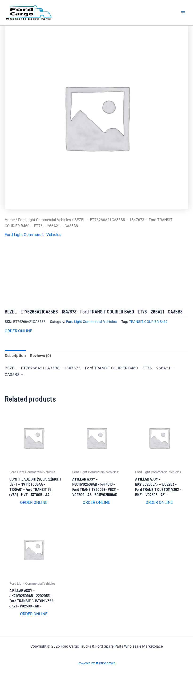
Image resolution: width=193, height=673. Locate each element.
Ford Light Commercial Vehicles (44, 220)
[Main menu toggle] (183, 13)
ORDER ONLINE (18, 331)
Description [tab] (15, 355)
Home (10, 220)
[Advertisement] (96, 273)
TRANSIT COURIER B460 (148, 322)
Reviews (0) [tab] (40, 355)
